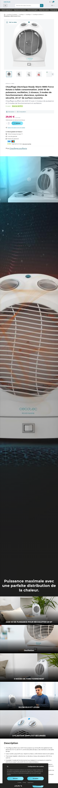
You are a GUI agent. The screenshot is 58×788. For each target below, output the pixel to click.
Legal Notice (30, 782)
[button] (52, 74)
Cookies (19, 782)
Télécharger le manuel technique (15, 120)
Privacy (24, 782)
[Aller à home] (4, 14)
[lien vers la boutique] (7, 1)
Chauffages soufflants (18, 148)
